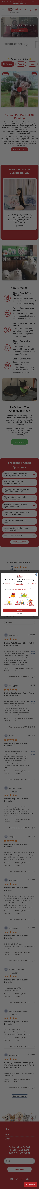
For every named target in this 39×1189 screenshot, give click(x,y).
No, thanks (19, 613)
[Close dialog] (36, 575)
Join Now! (19, 610)
